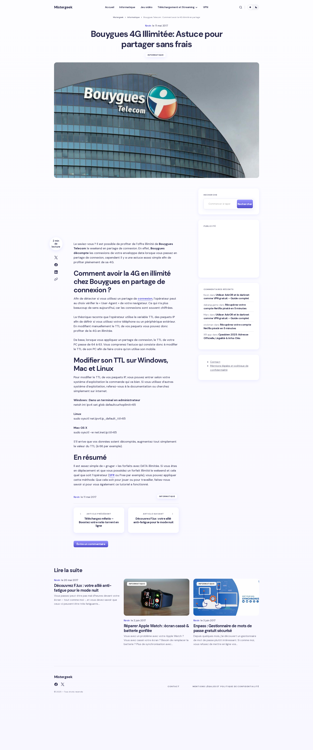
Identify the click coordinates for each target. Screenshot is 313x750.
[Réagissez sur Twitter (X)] (62, 684)
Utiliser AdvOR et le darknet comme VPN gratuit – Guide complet (226, 296)
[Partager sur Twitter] (56, 257)
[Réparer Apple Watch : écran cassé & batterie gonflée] (156, 597)
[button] (240, 7)
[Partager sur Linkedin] (56, 272)
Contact (215, 361)
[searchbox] (219, 204)
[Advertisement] (126, 213)
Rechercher (245, 204)
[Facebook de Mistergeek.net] (56, 684)
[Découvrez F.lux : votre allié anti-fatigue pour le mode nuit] (153, 520)
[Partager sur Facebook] (56, 264)
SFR (112, 475)
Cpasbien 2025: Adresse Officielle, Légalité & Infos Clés (226, 336)
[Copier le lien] (56, 279)
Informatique (133, 17)
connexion (145, 299)
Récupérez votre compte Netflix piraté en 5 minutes (225, 306)
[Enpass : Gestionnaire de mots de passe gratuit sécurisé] (226, 597)
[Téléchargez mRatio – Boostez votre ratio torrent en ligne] (99, 520)
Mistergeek (63, 7)
